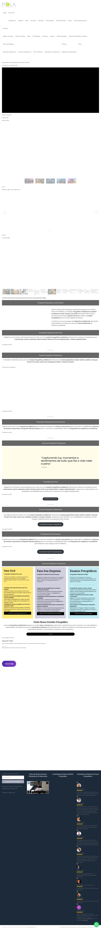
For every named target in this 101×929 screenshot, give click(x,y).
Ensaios (5, 28)
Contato (64, 44)
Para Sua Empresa (8, 44)
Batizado (41, 20)
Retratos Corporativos (9, 52)
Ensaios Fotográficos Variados (78, 36)
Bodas (70, 20)
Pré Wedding (36, 36)
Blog (80, 44)
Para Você (11, 13)
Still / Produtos (38, 52)
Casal (28, 36)
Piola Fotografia (95, 927)
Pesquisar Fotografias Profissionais (10, 773)
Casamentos (12, 20)
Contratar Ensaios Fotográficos (50, 524)
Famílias (45, 36)
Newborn (33, 20)
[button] (4, 150)
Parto (27, 20)
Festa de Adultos (61, 20)
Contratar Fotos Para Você (50, 499)
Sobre (4, 13)
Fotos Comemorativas (80, 20)
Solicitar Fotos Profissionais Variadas (83, 613)
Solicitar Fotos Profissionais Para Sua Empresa (50, 613)
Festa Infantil (50, 20)
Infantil (52, 36)
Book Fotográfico (62, 36)
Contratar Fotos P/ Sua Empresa (50, 552)
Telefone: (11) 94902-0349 (8, 792)
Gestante (20, 20)
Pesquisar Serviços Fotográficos (13, 781)
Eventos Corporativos (24, 52)
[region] (50, 90)
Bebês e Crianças (8, 36)
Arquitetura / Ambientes (52, 52)
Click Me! (4, 646)
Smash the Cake (20, 36)
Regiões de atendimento (69, 52)
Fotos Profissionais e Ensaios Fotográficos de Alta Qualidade (15, 927)
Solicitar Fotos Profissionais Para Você (18, 613)
